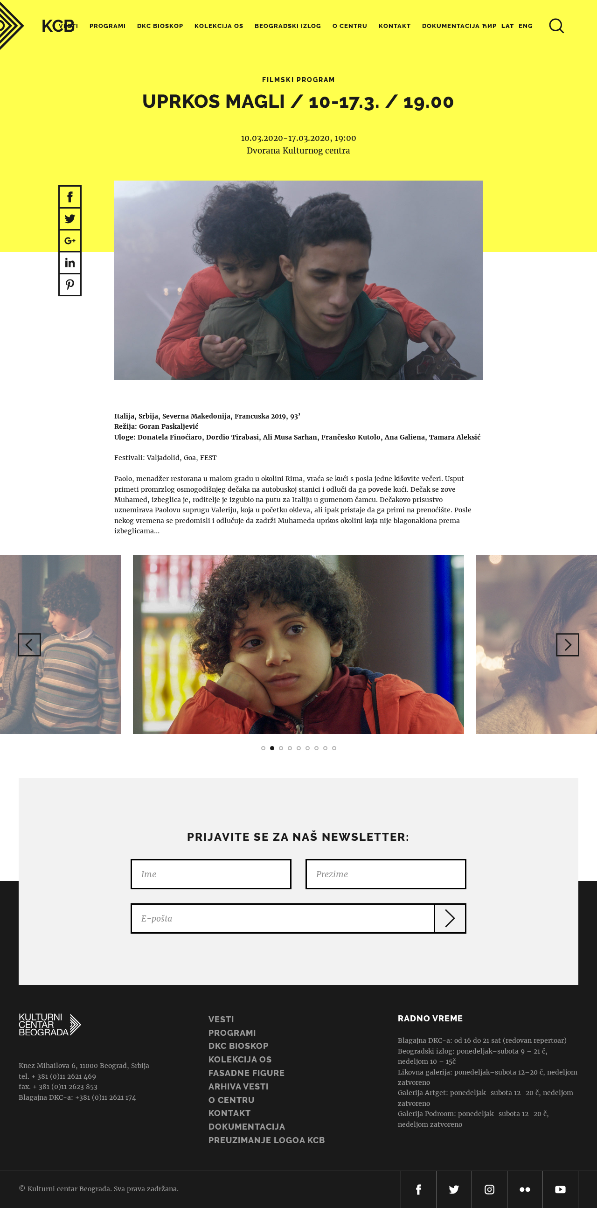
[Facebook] (418, 1189)
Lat (507, 25)
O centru (350, 25)
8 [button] (325, 748)
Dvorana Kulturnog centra (298, 151)
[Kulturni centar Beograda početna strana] (37, 25)
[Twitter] (454, 1189)
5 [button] (299, 748)
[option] (298, 644)
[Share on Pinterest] (70, 285)
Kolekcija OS (218, 25)
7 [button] (316, 748)
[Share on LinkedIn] (70, 263)
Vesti (221, 1019)
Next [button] (567, 644)
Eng (526, 25)
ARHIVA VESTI (238, 1086)
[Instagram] (489, 1189)
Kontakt (395, 25)
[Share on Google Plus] (70, 241)
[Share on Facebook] (70, 197)
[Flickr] (525, 1189)
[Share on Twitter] (70, 219)
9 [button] (334, 748)
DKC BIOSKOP (238, 1046)
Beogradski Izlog (288, 25)
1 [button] (263, 748)
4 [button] (290, 748)
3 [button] (281, 748)
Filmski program (298, 80)
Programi (108, 25)
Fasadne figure (246, 1073)
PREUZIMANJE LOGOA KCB (266, 1140)
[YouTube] (560, 1189)
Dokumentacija (246, 1126)
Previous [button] (29, 644)
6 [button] (307, 748)
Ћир (489, 25)
